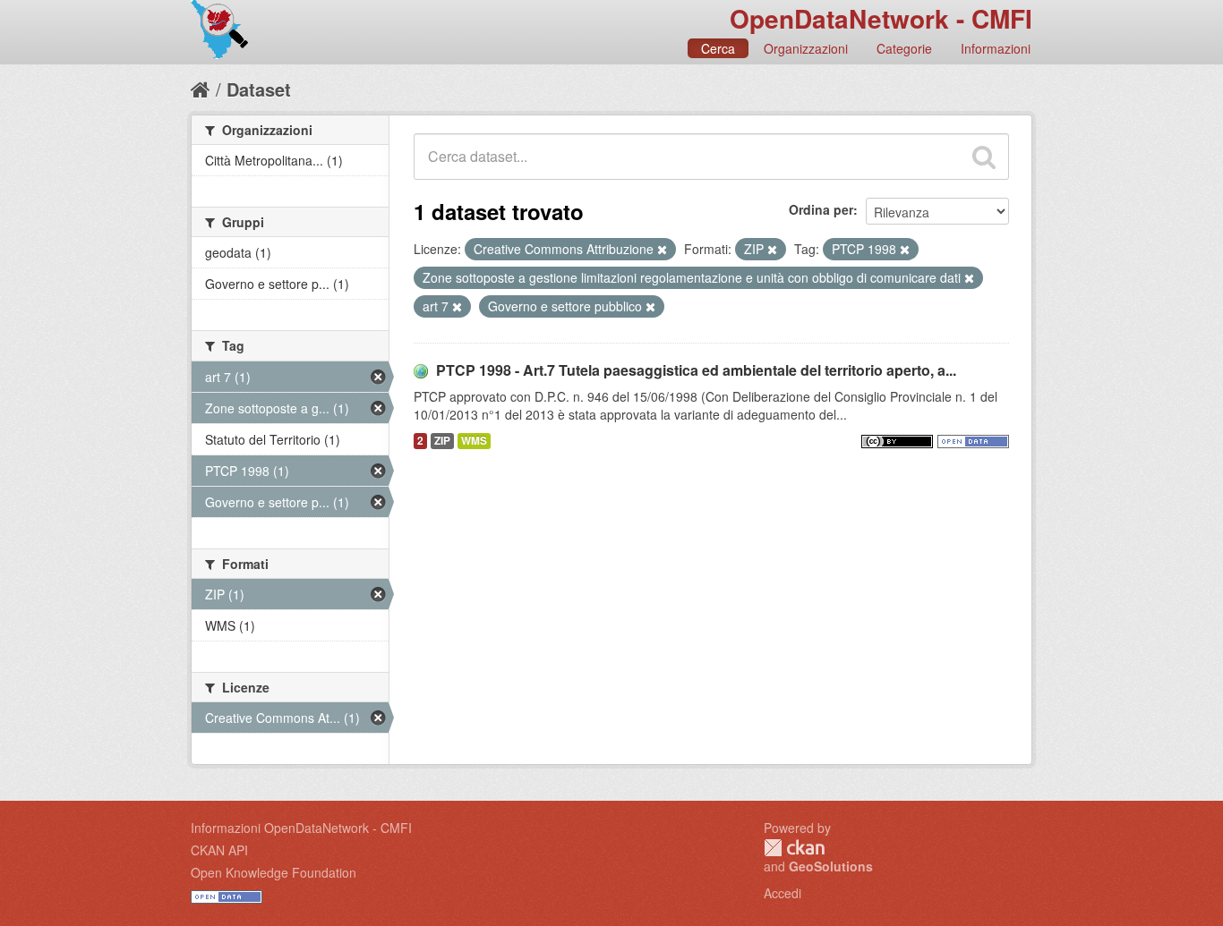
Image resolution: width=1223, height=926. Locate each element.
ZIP (442, 440)
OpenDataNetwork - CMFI (881, 18)
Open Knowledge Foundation (273, 872)
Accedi (782, 893)
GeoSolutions (831, 866)
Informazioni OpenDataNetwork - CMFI (301, 828)
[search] (984, 156)
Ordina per (821, 209)
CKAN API (219, 850)
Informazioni (996, 48)
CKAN (794, 847)
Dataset (259, 89)
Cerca (718, 48)
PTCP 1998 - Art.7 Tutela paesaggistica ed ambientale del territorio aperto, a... (696, 370)
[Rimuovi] (662, 249)
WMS (474, 440)
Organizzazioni (806, 48)
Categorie (904, 48)
